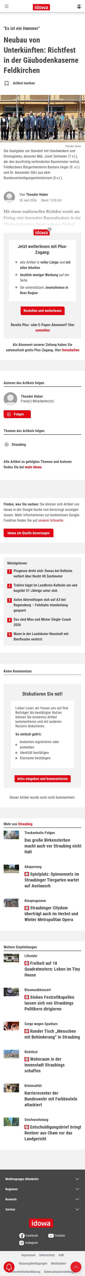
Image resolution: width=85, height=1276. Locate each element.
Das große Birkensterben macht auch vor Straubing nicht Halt (52, 845)
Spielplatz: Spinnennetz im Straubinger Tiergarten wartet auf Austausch (51, 879)
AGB (61, 1255)
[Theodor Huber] (10, 197)
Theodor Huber (37, 194)
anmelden (42, 330)
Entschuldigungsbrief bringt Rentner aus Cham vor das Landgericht (52, 1132)
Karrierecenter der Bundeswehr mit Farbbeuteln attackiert (50, 1098)
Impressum (28, 1255)
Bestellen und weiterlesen (43, 311)
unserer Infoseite (50, 520)
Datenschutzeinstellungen (60, 1272)
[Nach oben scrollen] (75, 1267)
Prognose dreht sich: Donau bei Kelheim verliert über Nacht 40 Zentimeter (43, 573)
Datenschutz (47, 1255)
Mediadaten (58, 1263)
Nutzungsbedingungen (33, 1263)
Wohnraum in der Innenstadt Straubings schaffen (44, 1064)
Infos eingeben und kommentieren (42, 779)
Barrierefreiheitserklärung (24, 1272)
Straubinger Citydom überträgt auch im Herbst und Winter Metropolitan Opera (51, 913)
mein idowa (33, 467)
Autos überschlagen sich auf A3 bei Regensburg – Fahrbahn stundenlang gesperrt (41, 605)
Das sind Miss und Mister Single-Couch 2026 (42, 622)
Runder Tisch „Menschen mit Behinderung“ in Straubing (52, 1034)
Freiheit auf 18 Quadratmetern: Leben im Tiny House (52, 969)
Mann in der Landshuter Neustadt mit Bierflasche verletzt (41, 636)
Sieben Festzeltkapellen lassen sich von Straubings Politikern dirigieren (49, 1003)
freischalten (70, 350)
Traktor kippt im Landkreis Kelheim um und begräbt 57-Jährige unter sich (45, 588)
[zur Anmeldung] (79, 6)
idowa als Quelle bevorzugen (28, 533)
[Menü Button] (7, 6)
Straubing (19, 444)
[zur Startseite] (42, 1221)
